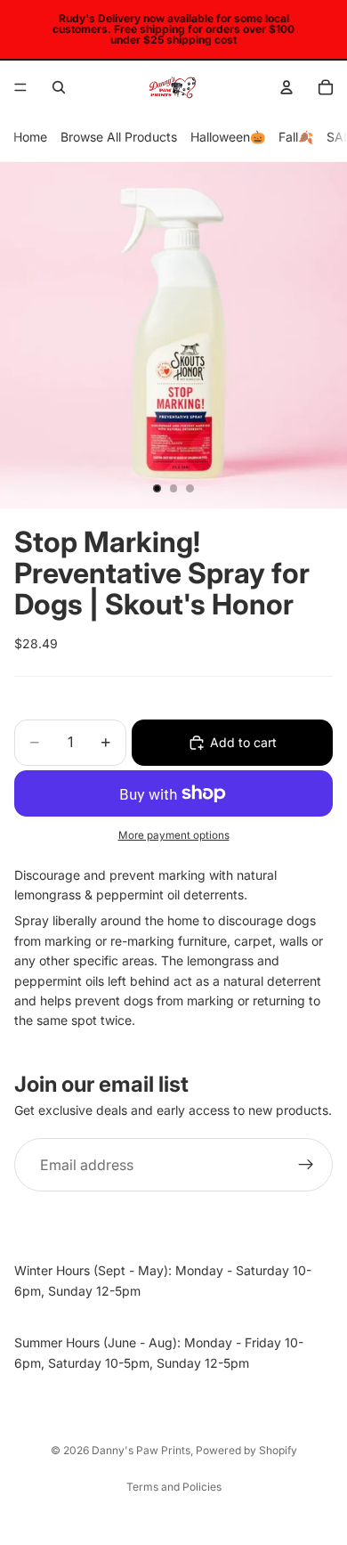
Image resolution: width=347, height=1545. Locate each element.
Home (30, 136)
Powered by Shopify (246, 1450)
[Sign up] (306, 1164)
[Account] (286, 87)
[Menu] (20, 87)
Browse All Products (119, 136)
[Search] (58, 87)
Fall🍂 (295, 136)
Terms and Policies (174, 1486)
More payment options (174, 835)
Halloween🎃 (227, 136)
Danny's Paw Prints (141, 1450)
